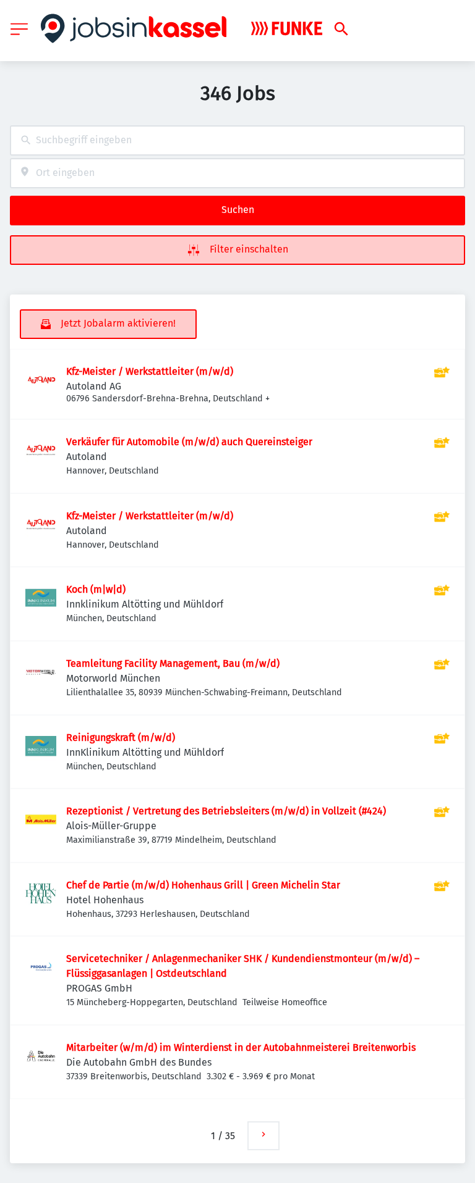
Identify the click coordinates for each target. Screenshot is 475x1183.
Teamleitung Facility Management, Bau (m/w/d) (173, 663)
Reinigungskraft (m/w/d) (120, 737)
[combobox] (237, 140)
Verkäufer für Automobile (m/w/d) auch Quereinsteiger (189, 442)
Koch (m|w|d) (96, 589)
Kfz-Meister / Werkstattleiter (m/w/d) (149, 371)
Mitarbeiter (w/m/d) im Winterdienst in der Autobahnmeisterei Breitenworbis (241, 1047)
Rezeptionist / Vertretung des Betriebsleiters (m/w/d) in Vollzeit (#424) (226, 811)
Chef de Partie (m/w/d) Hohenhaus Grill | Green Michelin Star (203, 885)
